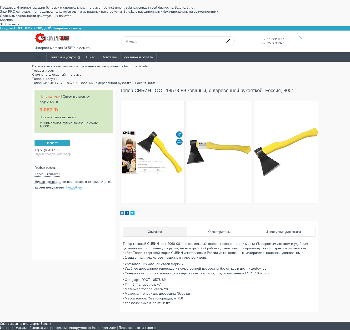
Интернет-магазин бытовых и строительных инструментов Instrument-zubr (90, 66)
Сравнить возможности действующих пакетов (35, 16)
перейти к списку (68, 28)
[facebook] (127, 213)
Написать (52, 143)
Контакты (109, 57)
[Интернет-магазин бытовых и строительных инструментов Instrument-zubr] (52, 38)
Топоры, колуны (44, 79)
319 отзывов (9, 24)
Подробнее (74, 187)
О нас (90, 57)
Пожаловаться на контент (137, 328)
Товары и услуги (63, 57)
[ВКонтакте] (122, 213)
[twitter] (132, 213)
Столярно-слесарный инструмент (58, 74)
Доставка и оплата (138, 57)
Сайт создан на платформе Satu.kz (25, 323)
